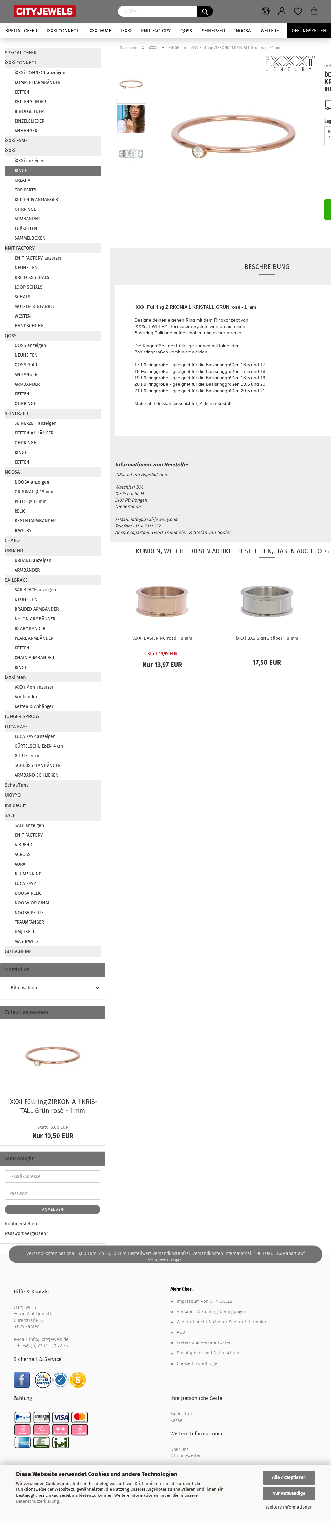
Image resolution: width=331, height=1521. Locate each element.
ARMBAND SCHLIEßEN (37, 775)
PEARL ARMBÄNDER (34, 638)
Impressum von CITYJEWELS (204, 1301)
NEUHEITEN (26, 268)
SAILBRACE (16, 580)
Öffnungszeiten (186, 1455)
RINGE (21, 170)
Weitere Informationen (289, 1507)
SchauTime (17, 785)
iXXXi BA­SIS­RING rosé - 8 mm (162, 638)
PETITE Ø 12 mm (31, 501)
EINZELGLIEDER (29, 121)
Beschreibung (267, 267)
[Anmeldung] (282, 11)
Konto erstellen (21, 1224)
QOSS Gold (26, 365)
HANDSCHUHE (29, 326)
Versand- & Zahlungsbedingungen (211, 1311)
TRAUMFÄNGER (29, 922)
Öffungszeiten (309, 31)
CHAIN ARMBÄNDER (34, 657)
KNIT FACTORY (156, 31)
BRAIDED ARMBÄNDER (37, 609)
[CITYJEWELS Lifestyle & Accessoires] (61, 11)
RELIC (20, 511)
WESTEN (23, 316)
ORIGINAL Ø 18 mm (34, 492)
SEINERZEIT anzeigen (36, 423)
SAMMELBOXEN (30, 238)
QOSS (186, 31)
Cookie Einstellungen (198, 1363)
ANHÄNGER (26, 131)
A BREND (23, 845)
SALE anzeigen (29, 825)
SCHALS (22, 297)
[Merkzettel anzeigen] (298, 11)
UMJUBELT (25, 931)
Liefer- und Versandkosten (204, 1342)
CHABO (12, 540)
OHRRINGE (25, 209)
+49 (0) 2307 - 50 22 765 (46, 1346)
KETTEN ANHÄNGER (34, 433)
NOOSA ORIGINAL (32, 903)
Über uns (179, 1449)
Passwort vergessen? (26, 1233)
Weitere (270, 31)
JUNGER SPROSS (22, 716)
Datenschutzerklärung (37, 1501)
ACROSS (23, 854)
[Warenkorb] (314, 11)
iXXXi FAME (99, 31)
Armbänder (26, 696)
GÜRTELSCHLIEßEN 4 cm (39, 746)
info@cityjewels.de (49, 1339)
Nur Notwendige (288, 1493)
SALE (10, 815)
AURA (20, 864)
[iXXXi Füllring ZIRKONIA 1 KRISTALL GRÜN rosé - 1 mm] (233, 136)
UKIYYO (13, 795)
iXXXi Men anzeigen (35, 687)
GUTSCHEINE (18, 951)
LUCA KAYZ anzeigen (35, 736)
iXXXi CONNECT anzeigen (40, 73)
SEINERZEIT (214, 31)
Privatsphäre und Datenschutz (208, 1353)
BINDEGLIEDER (29, 111)
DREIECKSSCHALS (32, 277)
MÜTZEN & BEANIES (34, 306)
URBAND (14, 550)
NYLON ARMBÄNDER (35, 619)
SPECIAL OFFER (21, 31)
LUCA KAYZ (16, 727)
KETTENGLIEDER (30, 102)
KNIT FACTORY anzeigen (39, 258)
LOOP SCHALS (29, 287)
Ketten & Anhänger (34, 706)
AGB (181, 1332)
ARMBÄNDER (27, 218)
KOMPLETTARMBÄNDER (37, 82)
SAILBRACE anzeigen (35, 590)
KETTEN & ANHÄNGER (36, 199)
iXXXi (126, 31)
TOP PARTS (25, 190)
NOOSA (243, 31)
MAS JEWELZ (27, 941)
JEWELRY (23, 530)
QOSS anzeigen (30, 345)
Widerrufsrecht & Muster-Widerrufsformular (221, 1322)
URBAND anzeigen (33, 560)
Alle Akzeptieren (289, 1477)
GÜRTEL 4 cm (28, 756)
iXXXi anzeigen (30, 161)
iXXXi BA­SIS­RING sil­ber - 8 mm (267, 638)
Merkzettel (181, 1414)
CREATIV (22, 180)
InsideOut (15, 805)
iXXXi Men (15, 677)
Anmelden (52, 1209)
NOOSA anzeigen (32, 482)
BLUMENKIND (28, 874)
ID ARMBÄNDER (30, 628)
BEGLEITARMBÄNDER (35, 521)
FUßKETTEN (26, 228)
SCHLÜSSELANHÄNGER (37, 765)
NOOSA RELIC (28, 893)
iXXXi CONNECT (63, 31)
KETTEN (22, 92)
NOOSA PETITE (29, 912)
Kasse (176, 1420)
